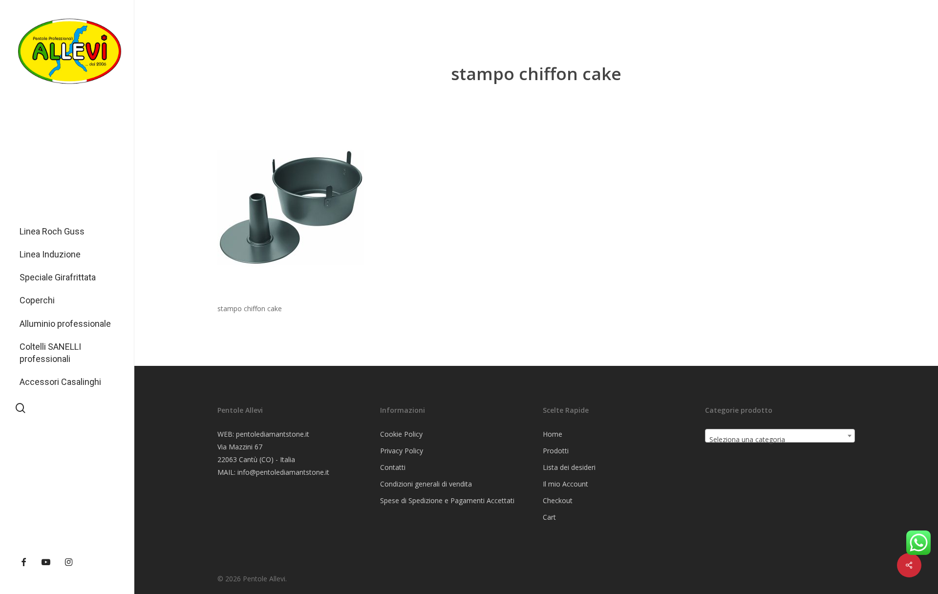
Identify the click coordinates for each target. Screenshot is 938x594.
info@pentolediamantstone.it (283, 472)
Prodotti (556, 450)
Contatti (392, 467)
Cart (549, 517)
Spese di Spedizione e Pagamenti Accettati (447, 500)
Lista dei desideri (569, 467)
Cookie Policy (401, 434)
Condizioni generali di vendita (426, 483)
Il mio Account (565, 483)
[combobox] (780, 436)
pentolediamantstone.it (272, 434)
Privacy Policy (401, 450)
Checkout (558, 500)
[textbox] (779, 439)
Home (552, 434)
